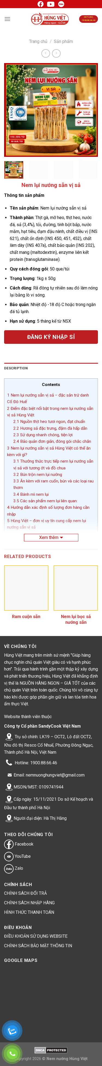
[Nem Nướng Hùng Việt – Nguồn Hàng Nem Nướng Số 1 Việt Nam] (50, 19)
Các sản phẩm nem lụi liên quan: (45, 500)
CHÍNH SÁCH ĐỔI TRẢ (25, 893)
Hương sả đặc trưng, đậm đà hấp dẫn (50, 428)
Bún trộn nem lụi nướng (37, 474)
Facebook (23, 844)
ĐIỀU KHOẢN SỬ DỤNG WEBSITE (35, 936)
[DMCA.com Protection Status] (51, 1050)
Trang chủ (38, 41)
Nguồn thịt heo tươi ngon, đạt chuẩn (49, 421)
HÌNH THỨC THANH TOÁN (29, 912)
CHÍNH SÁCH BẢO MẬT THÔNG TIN (38, 945)
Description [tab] (16, 368)
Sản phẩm (63, 41)
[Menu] (7, 19)
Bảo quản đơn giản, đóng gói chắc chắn (52, 441)
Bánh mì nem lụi (31, 494)
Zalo (18, 868)
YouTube (22, 856)
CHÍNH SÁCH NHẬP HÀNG (29, 902)
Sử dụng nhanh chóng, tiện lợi (43, 434)
